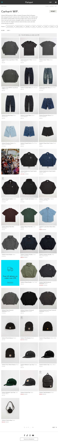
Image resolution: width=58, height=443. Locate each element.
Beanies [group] (52, 26)
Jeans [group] (33, 26)
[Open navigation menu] (2, 2)
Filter (2, 30)
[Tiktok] (27, 435)
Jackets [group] (39, 26)
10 (32, 427)
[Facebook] (24, 435)
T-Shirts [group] (45, 26)
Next (53, 427)
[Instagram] (30, 435)
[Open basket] (55, 2)
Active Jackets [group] (10, 26)
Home (47, 6)
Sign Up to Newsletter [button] (29, 439)
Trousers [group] (27, 26)
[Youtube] (33, 435)
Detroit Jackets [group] (19, 26)
